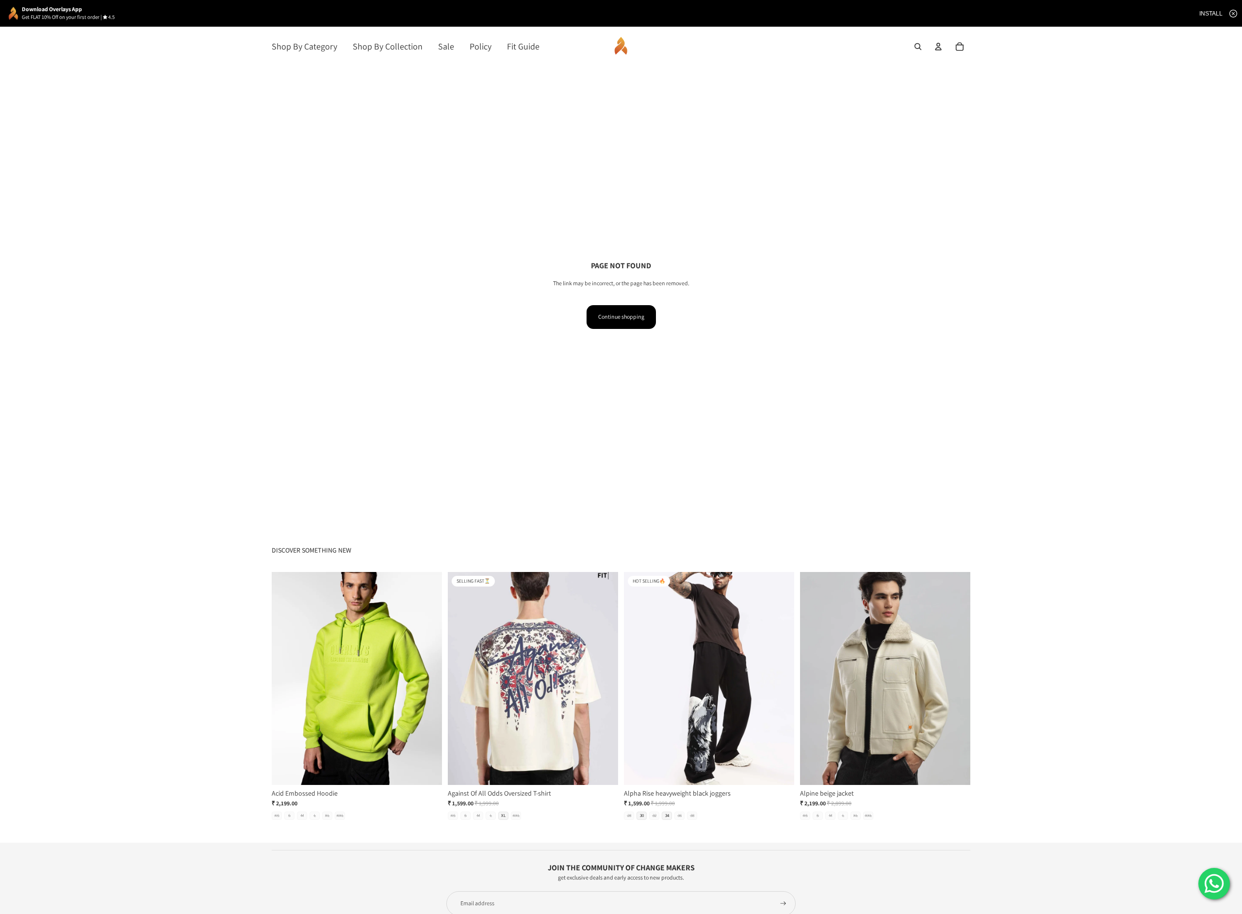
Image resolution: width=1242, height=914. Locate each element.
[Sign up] (783, 904)
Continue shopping (621, 316)
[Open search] (918, 46)
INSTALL (1211, 13)
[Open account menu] (938, 46)
